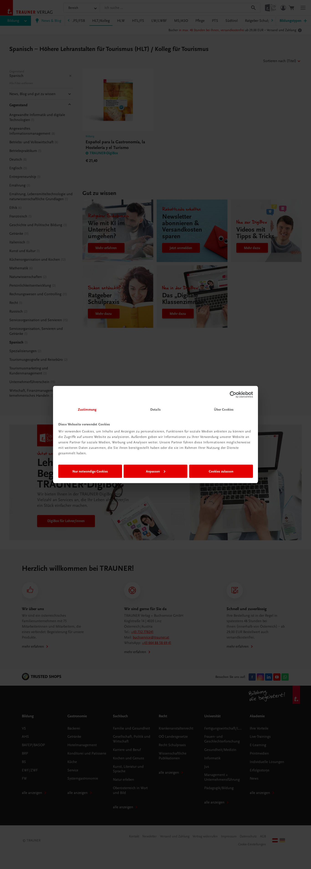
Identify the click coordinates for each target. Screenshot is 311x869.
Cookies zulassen (221, 471)
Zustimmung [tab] (87, 409)
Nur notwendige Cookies (90, 471)
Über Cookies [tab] (224, 409)
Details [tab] (155, 409)
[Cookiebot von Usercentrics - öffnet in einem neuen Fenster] (233, 394)
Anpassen (153, 471)
